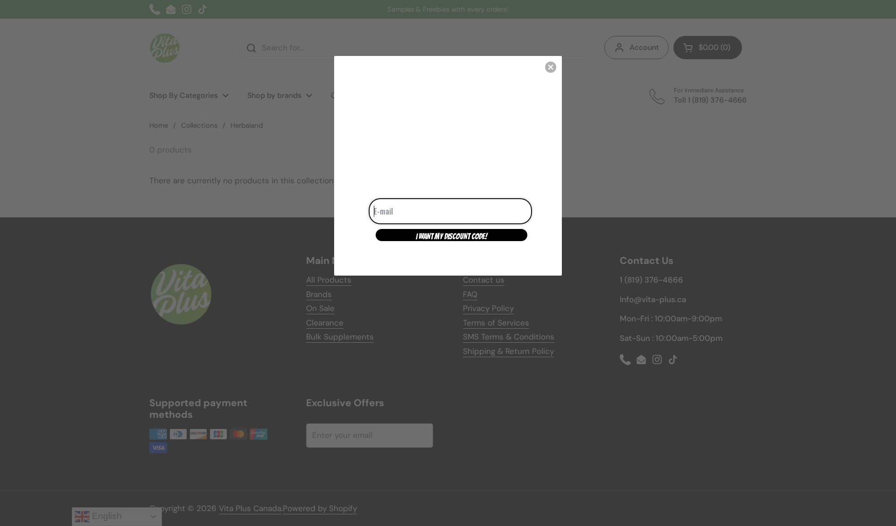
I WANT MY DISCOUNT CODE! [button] (451, 236)
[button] (550, 67)
